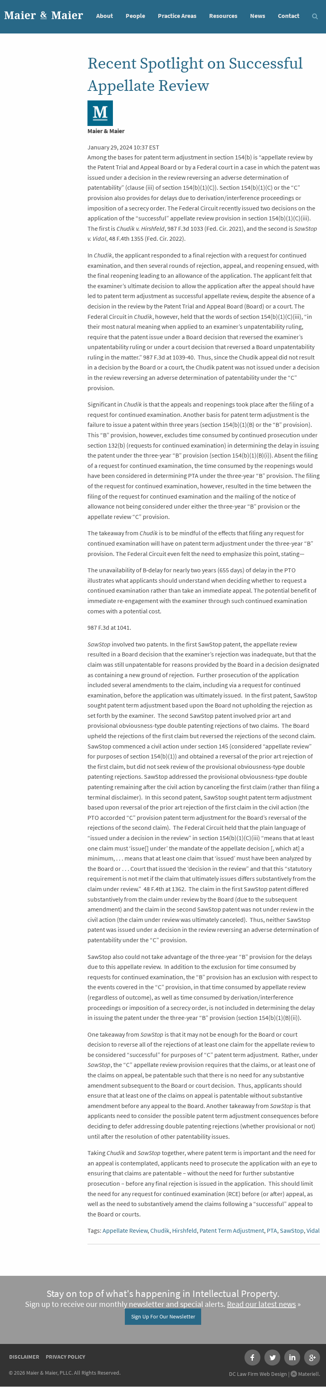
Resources (223, 16)
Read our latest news (261, 1304)
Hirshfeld (184, 1230)
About (104, 16)
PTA (272, 1230)
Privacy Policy (65, 1357)
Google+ (312, 1357)
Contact (288, 16)
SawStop (292, 1230)
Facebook (252, 1357)
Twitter (272, 1357)
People (135, 16)
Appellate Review (125, 1230)
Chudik (159, 1230)
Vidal (313, 1230)
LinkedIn (292, 1357)
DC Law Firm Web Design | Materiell (274, 1374)
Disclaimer (24, 1357)
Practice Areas (177, 16)
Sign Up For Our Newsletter (163, 1316)
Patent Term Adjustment (232, 1230)
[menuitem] (104, 15)
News (257, 16)
